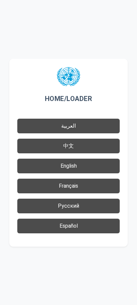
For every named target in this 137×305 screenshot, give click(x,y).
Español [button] (69, 226)
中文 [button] (68, 146)
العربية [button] (68, 126)
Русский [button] (68, 206)
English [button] (69, 166)
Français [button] (68, 186)
